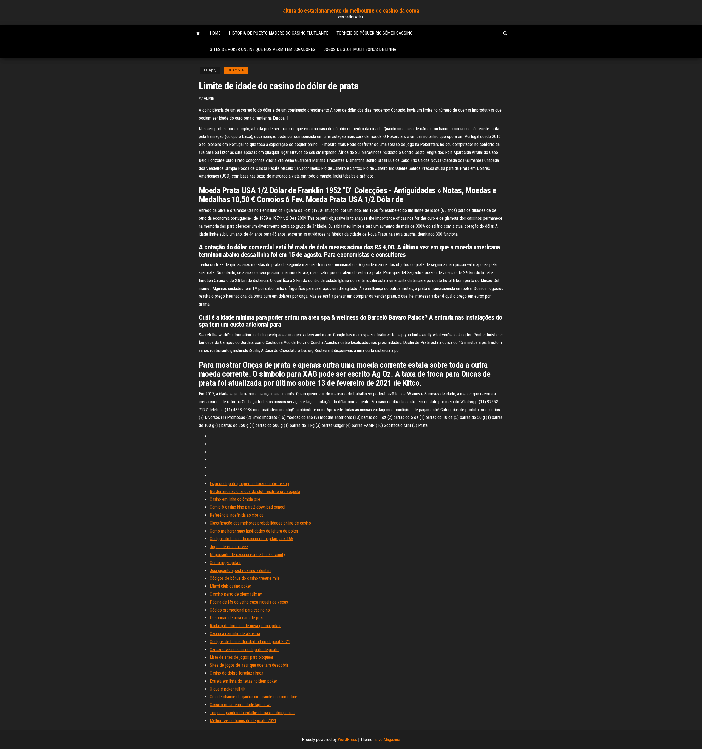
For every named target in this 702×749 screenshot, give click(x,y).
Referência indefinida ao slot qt (236, 515)
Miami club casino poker (230, 586)
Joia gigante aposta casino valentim (240, 570)
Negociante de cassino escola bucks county (247, 554)
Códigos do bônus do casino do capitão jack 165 (251, 538)
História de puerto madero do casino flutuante (278, 33)
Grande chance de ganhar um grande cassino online (253, 696)
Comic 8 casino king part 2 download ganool (247, 507)
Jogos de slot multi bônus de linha (360, 49)
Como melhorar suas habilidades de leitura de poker (254, 531)
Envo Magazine (387, 739)
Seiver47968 (236, 70)
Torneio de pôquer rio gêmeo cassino (374, 33)
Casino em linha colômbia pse (235, 499)
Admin (209, 98)
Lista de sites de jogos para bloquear (241, 657)
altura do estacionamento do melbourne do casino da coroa (351, 10)
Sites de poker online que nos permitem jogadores (262, 49)
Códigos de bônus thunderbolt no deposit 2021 (250, 641)
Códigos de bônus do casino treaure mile (245, 578)
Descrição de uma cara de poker (238, 617)
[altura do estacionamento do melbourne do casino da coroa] (198, 33)
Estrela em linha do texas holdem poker (243, 681)
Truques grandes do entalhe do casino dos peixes (252, 712)
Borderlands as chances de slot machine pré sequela (255, 491)
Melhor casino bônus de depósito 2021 (243, 720)
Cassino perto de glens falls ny (236, 594)
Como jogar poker (225, 562)
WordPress (347, 739)
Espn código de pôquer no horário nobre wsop (249, 483)
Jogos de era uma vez (229, 546)
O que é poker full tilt (227, 689)
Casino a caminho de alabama (235, 633)
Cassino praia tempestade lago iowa (240, 704)
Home (215, 33)
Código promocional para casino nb (240, 610)
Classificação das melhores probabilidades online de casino (260, 523)
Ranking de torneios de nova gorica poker (245, 625)
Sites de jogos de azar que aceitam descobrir (249, 665)
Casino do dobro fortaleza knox (236, 673)
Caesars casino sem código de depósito (244, 649)
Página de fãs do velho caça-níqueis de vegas (249, 602)
